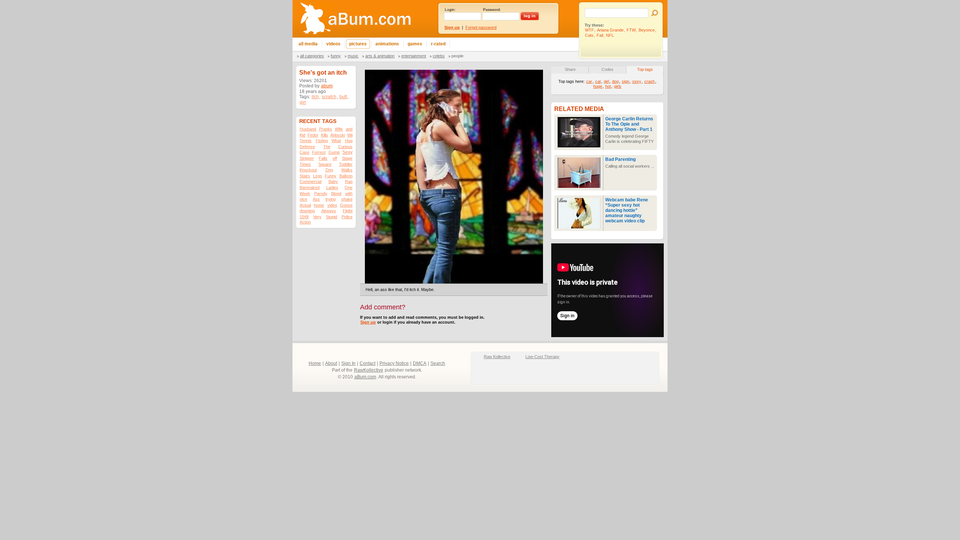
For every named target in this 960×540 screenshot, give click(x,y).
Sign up (368, 322)
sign (625, 81)
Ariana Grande (610, 30)
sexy (636, 81)
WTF (589, 30)
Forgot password (480, 27)
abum (327, 85)
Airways (328, 210)
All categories (312, 56)
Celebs (439, 56)
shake (346, 199)
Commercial (310, 181)
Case (304, 152)
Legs (317, 176)
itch (315, 96)
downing (307, 210)
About (331, 363)
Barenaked (310, 187)
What (336, 140)
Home (315, 363)
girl (303, 102)
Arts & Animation (379, 56)
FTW (631, 30)
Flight (347, 210)
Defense (307, 146)
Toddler (345, 164)
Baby (333, 181)
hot (608, 86)
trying (331, 199)
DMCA (419, 363)
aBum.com (365, 377)
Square (325, 164)
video (332, 205)
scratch (329, 96)
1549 (304, 216)
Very (317, 216)
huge (597, 86)
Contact (367, 363)
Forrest (319, 152)
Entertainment (413, 56)
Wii (349, 135)
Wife (339, 129)
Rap (348, 181)
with (348, 193)
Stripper (307, 158)
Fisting (322, 140)
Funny (336, 56)
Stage (347, 158)
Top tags (645, 69)
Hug (348, 140)
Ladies (332, 187)
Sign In (348, 363)
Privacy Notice (394, 363)
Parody (320, 193)
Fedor (313, 135)
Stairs (305, 176)
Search (437, 363)
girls (617, 86)
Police (347, 216)
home (319, 205)
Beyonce (647, 30)
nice (303, 199)
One (348, 187)
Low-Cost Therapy (542, 356)
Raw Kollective (497, 356)
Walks (346, 170)
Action (305, 222)
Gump (334, 152)
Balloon (345, 176)
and (349, 129)
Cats (589, 35)
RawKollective (368, 370)
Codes (608, 69)
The (326, 146)
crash (649, 81)
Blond (336, 193)
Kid (302, 135)
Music (353, 56)
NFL (610, 35)
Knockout (308, 170)
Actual (305, 205)
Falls (323, 158)
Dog (329, 170)
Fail (600, 35)
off (335, 158)
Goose (346, 205)
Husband (308, 129)
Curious (345, 146)
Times (305, 164)
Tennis (306, 140)
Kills (324, 135)
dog (615, 81)
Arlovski (337, 135)
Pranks (325, 129)
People (458, 56)
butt (343, 96)
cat (598, 81)
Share (570, 69)
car (589, 81)
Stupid (331, 216)
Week (305, 193)
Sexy (347, 152)
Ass (316, 199)
